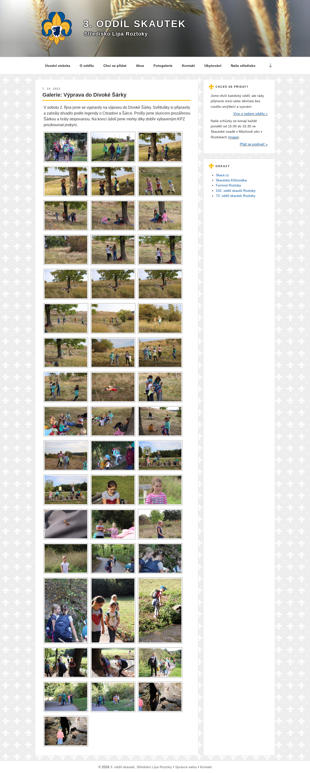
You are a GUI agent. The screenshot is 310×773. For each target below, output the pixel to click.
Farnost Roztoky (228, 185)
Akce (140, 66)
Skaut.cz (222, 175)
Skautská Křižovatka (231, 180)
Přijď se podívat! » (254, 144)
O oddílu (87, 66)
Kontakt (188, 66)
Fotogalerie (163, 66)
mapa (233, 137)
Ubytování (212, 66)
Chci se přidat (114, 66)
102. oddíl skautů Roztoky (236, 191)
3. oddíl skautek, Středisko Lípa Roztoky (141, 767)
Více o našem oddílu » (250, 114)
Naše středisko (243, 66)
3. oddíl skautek (134, 23)
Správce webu (186, 767)
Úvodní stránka (57, 66)
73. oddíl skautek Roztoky (235, 196)
